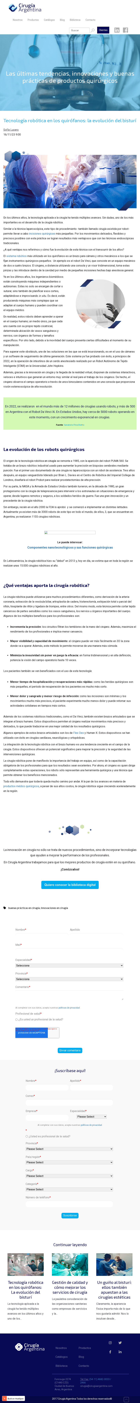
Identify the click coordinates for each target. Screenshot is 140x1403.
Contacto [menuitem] (90, 20)
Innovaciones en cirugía (54, 907)
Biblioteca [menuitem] (75, 20)
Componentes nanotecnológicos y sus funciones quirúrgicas (70, 547)
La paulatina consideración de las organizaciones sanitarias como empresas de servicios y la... (70, 1297)
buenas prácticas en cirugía (24, 907)
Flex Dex (78, 732)
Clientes (103, 30)
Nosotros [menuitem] (18, 20)
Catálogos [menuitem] (49, 20)
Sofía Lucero (11, 129)
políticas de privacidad (69, 1008)
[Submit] (92, 31)
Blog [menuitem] (62, 20)
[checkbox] (69, 1019)
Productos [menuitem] (33, 20)
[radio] (69, 1019)
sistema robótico (16, 256)
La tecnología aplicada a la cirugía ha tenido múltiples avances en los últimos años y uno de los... (26, 1300)
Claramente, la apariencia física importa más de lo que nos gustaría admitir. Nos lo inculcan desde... (114, 1300)
